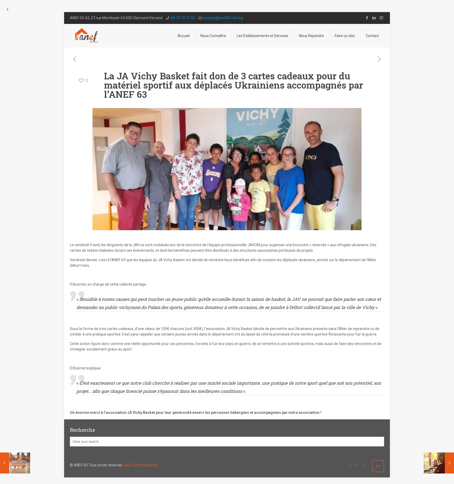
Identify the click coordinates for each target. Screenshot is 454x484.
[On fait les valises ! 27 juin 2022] (15, 462)
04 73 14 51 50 (183, 18)
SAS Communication (141, 465)
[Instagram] (381, 18)
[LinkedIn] (374, 18)
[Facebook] (367, 18)
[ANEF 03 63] (87, 36)
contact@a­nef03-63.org (223, 18)
